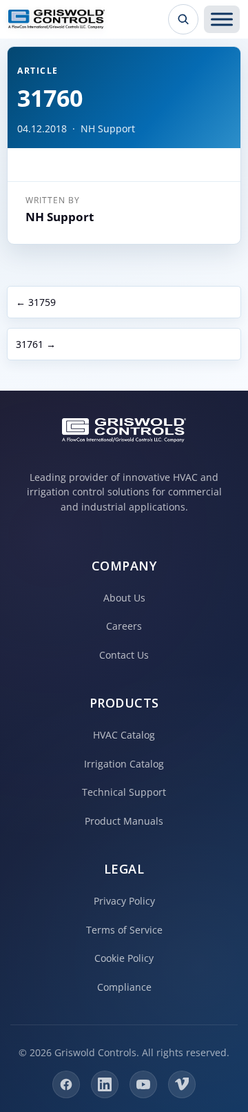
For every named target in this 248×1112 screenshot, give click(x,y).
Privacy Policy (124, 900)
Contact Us (124, 654)
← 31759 (36, 302)
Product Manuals (124, 820)
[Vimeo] (182, 1084)
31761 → (36, 344)
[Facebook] (66, 1084)
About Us (124, 597)
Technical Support (124, 792)
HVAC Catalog (124, 734)
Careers (124, 625)
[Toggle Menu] (222, 19)
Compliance (124, 986)
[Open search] (183, 19)
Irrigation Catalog (124, 763)
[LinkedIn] (104, 1084)
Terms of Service (124, 929)
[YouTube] (143, 1084)
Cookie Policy (124, 958)
